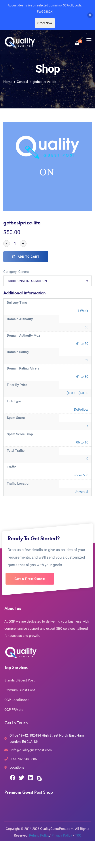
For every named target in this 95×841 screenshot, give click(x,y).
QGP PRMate (13, 710)
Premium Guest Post (19, 690)
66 (86, 327)
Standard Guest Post (19, 680)
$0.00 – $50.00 (77, 393)
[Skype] (39, 778)
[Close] (90, 15)
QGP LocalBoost (16, 700)
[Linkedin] (30, 777)
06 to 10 (82, 442)
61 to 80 (82, 344)
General (22, 82)
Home (7, 82)
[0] (77, 43)
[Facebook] (13, 777)
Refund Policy (39, 835)
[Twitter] (21, 777)
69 (86, 360)
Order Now (44, 23)
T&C (78, 835)
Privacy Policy (61, 835)
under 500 (81, 475)
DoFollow (81, 410)
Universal (81, 492)
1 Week (82, 311)
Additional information (27, 281)
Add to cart (29, 256)
